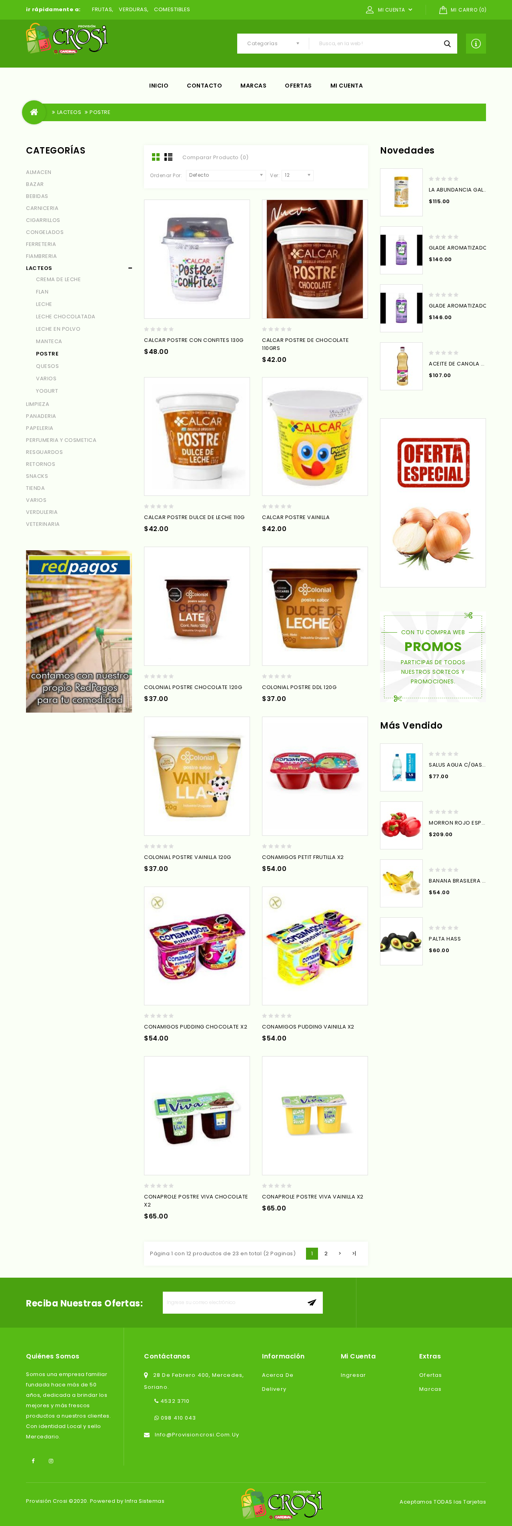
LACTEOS (69, 112)
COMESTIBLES (172, 9)
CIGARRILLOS (43, 220)
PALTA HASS (445, 939)
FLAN (42, 292)
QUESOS (47, 366)
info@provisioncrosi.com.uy (197, 1434)
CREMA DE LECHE (58, 279)
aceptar (312, 1303)
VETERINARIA (43, 524)
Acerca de (278, 1375)
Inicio (158, 86)
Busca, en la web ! (447, 44)
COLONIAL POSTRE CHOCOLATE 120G (193, 687)
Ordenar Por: (166, 175)
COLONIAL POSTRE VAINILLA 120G (187, 857)
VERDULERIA (42, 512)
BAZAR (35, 184)
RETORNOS (40, 464)
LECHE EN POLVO (58, 329)
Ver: (275, 175)
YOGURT (47, 391)
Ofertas (298, 86)
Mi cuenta (346, 86)
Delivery (274, 1389)
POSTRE (100, 112)
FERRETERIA (41, 244)
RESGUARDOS (44, 452)
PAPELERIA (40, 428)
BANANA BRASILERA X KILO (463, 881)
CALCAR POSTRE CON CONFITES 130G (194, 340)
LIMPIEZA (37, 404)
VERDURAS (133, 9)
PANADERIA (41, 416)
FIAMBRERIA (41, 256)
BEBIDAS (37, 196)
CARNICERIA (42, 208)
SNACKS (37, 476)
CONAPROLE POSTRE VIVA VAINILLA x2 (313, 1196)
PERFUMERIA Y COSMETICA (61, 440)
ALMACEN (39, 172)
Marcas (253, 86)
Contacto (204, 86)
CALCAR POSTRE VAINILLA (296, 517)
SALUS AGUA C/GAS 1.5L (460, 765)
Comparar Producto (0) (215, 157)
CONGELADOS (45, 232)
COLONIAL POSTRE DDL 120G (299, 687)
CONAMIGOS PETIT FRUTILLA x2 (303, 857)
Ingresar (353, 1375)
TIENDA (35, 488)
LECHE (44, 304)
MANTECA (49, 341)
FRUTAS (102, 9)
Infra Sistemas (144, 1501)
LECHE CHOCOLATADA (66, 316)
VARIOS (46, 378)
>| (354, 1253)
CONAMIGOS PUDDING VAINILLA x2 (308, 1027)
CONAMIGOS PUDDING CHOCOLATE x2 (195, 1027)
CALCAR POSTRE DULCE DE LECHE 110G (194, 517)
